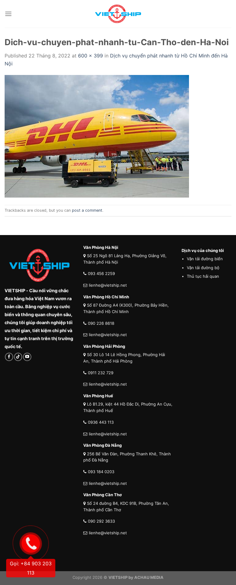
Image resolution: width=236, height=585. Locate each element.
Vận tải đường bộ (203, 267)
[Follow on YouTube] (27, 357)
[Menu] (8, 13)
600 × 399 (90, 56)
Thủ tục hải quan (203, 276)
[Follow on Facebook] (9, 357)
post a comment (87, 210)
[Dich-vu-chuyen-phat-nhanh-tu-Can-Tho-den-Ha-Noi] (97, 136)
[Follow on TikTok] (18, 357)
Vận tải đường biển (205, 258)
